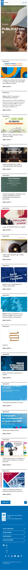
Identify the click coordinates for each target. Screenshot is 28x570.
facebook (5, 556)
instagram (15, 556)
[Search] (7, 549)
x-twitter (8, 556)
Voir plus (6, 502)
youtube (18, 556)
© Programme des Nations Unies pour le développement (12, 562)
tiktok (21, 556)
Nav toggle (25, 3)
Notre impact (7, 536)
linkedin (12, 556)
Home (3, 12)
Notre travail (7, 532)
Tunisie (6, 2)
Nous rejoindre (8, 540)
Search (23, 3)
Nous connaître (8, 529)
